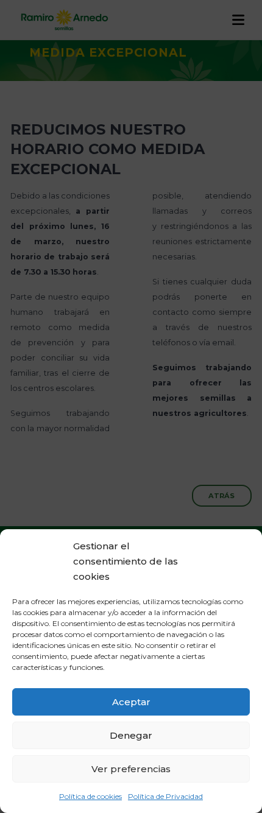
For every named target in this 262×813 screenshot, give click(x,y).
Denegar (131, 735)
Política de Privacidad (165, 796)
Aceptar (131, 702)
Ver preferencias (131, 769)
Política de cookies (90, 796)
